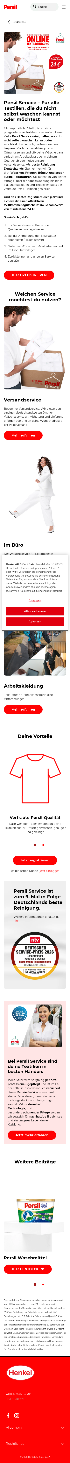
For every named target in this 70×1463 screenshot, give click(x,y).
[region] (35, 593)
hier (16, 921)
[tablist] (35, 845)
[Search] (35, 7)
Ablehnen (35, 621)
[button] (35, 1427)
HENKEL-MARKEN (15, 1399)
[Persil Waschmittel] (35, 1223)
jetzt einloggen (49, 871)
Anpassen (35, 600)
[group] (35, 799)
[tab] (35, 845)
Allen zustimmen (35, 611)
